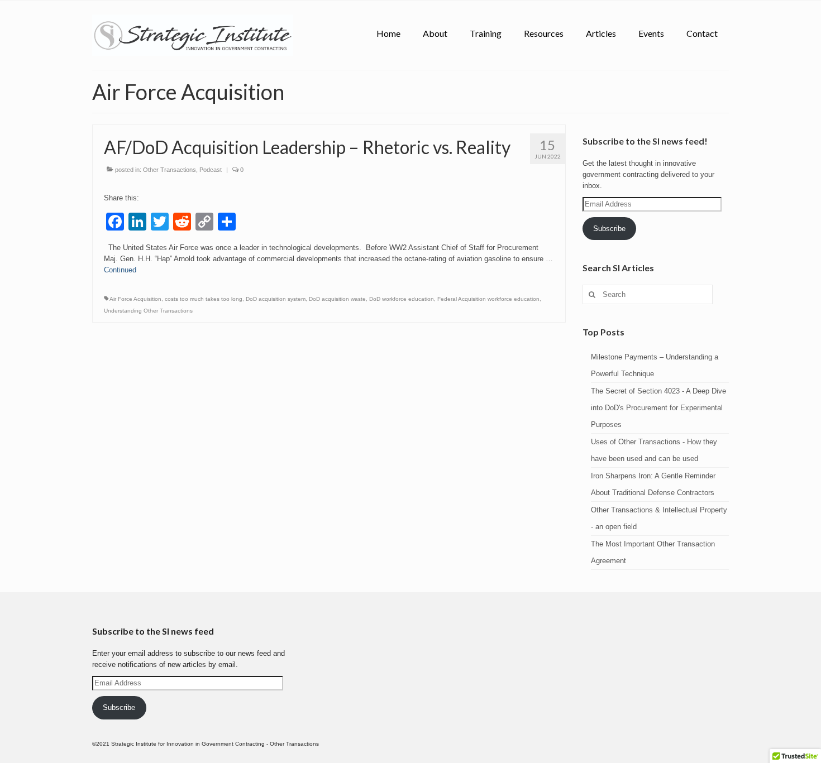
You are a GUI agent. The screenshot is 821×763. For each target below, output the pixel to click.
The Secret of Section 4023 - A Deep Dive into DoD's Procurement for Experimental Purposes (658, 408)
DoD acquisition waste (337, 299)
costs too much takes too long (203, 299)
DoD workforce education (401, 299)
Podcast (210, 169)
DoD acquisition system (276, 299)
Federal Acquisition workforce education (488, 299)
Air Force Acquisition (135, 299)
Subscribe (609, 228)
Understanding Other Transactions (148, 311)
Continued (120, 270)
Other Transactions (169, 169)
